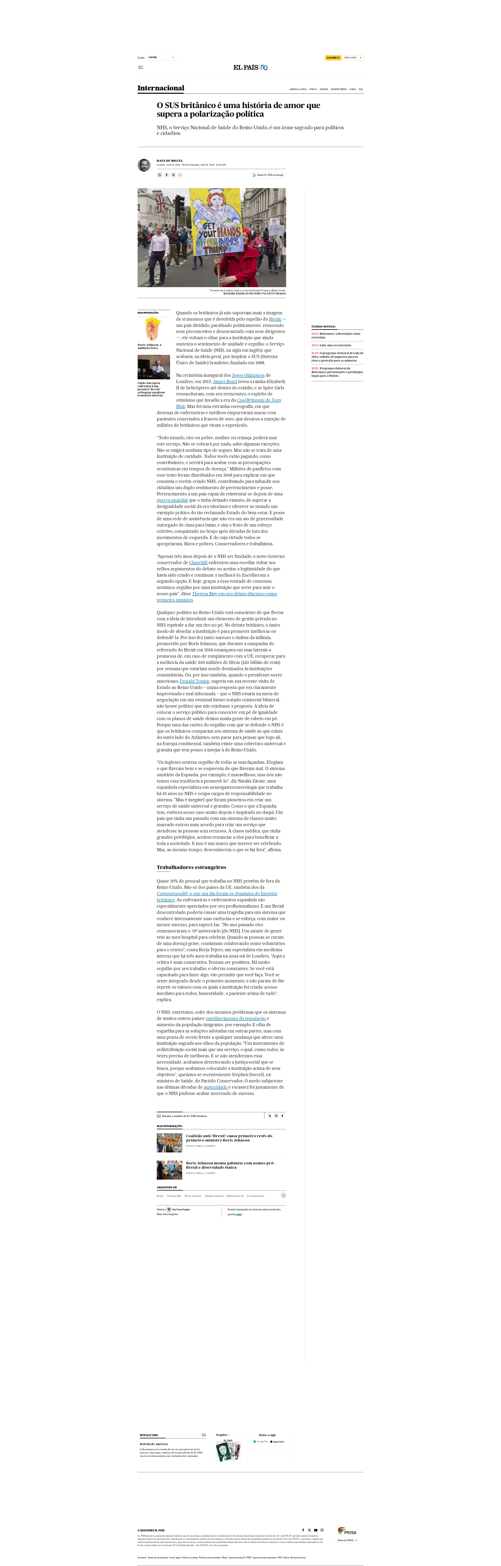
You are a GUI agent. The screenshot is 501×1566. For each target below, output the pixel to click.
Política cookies (190, 1557)
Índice (286, 1557)
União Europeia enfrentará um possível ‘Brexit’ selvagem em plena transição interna (151, 389)
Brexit (275, 319)
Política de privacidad (210, 1557)
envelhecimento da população (236, 1018)
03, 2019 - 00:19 (177, 165)
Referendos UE (235, 1195)
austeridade (216, 1087)
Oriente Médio (339, 89)
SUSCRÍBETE (333, 57)
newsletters (149, 1435)
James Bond (225, 381)
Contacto (142, 1557)
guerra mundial (172, 500)
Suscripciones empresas (264, 1557)
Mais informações (167, 1214)
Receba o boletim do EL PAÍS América (184, 1116)
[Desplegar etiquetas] (283, 1195)
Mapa (225, 1557)
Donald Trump (194, 681)
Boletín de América (154, 1444)
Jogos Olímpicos (248, 375)
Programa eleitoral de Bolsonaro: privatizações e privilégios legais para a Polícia (337, 372)
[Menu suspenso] (141, 67)
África (313, 89)
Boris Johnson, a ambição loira (149, 347)
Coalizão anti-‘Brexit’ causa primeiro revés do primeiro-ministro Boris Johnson (229, 1138)
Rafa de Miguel (170, 160)
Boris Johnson (193, 1195)
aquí (239, 1214)
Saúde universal (214, 1195)
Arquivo (221, 1435)
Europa (324, 89)
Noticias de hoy (298, 1557)
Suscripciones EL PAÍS (240, 1557)
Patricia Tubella (195, 1146)
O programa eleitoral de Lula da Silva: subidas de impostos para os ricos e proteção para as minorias (337, 356)
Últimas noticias (323, 326)
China (353, 89)
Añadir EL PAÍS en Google (270, 175)
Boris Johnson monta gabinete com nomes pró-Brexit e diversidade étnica (230, 1165)
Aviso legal (174, 1557)
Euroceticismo (255, 1195)
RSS (280, 1557)
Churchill (198, 562)
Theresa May (174, 1195)
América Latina (298, 89)
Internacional (161, 88)
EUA (361, 89)
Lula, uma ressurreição (335, 345)
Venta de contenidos (158, 1557)
